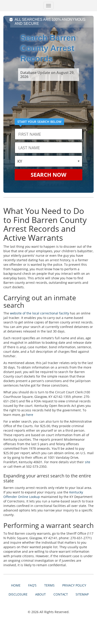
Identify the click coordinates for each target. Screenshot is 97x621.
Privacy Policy (74, 585)
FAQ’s (32, 585)
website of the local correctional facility (39, 313)
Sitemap (82, 594)
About (40, 594)
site (87, 462)
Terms (49, 585)
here (29, 414)
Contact (60, 594)
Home (16, 585)
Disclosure (18, 594)
